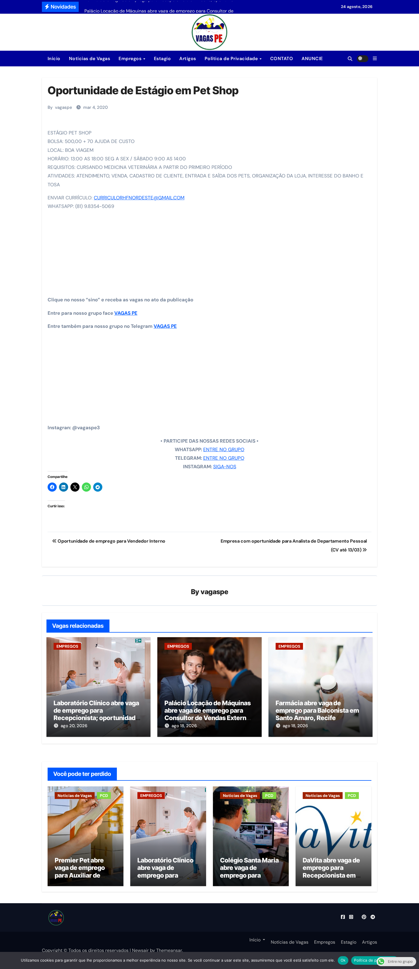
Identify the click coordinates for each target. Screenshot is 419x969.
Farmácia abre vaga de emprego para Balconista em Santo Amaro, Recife (317, 710)
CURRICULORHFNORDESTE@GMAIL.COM (139, 198)
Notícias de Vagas (89, 59)
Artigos (187, 59)
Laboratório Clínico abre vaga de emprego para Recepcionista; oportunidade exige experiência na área (96, 714)
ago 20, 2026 (74, 726)
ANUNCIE (312, 59)
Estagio (162, 59)
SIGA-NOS (224, 466)
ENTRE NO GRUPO (223, 449)
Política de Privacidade (232, 59)
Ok (343, 960)
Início (53, 59)
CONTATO (281, 59)
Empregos (131, 59)
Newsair (140, 950)
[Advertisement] (210, 255)
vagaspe (63, 107)
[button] (375, 58)
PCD (104, 795)
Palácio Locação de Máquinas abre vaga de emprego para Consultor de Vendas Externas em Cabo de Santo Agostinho (208, 714)
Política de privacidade (374, 960)
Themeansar (169, 950)
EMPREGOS (67, 646)
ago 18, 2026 (184, 726)
